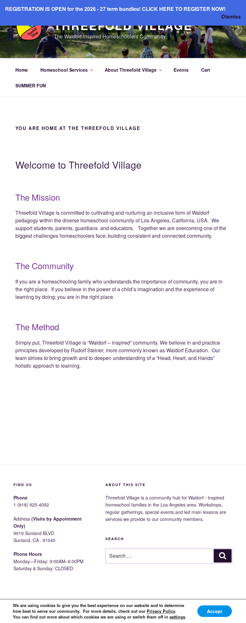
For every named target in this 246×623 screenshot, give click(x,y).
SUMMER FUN (30, 85)
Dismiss (231, 16)
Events (181, 70)
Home (21, 70)
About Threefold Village (131, 70)
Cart (205, 70)
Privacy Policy (161, 611)
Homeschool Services (64, 70)
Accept (214, 611)
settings (177, 617)
